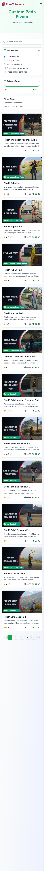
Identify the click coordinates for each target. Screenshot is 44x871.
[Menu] (40, 4)
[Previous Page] (4, 637)
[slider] (5, 86)
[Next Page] (39, 637)
